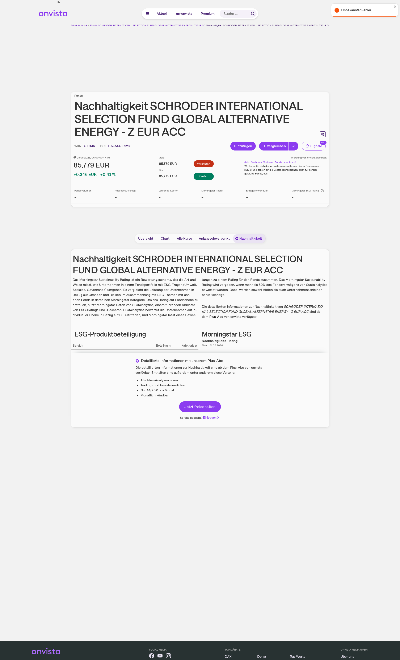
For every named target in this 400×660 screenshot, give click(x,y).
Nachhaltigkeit (250, 238)
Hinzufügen (243, 146)
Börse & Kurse (79, 25)
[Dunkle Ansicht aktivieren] (58, 2)
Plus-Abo (216, 316)
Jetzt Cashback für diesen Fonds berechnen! (270, 162)
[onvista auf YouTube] (160, 656)
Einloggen (209, 418)
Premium (208, 13)
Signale (316, 146)
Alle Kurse (184, 238)
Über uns (347, 656)
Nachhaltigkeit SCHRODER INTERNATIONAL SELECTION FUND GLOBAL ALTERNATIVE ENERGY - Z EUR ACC (269, 25)
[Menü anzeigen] (147, 13)
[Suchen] (252, 13)
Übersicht (145, 238)
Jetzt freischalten (199, 406)
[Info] (322, 190)
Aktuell (162, 13)
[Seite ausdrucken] (323, 134)
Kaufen (203, 176)
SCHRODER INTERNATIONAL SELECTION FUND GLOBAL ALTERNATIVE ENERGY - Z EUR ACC (152, 25)
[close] (393, 6)
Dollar (261, 656)
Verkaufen (203, 164)
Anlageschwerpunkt (214, 238)
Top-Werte (298, 656)
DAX (228, 656)
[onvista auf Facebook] (151, 656)
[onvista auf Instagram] (168, 656)
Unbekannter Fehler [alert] (355, 10)
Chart (165, 238)
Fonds (93, 25)
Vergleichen (276, 146)
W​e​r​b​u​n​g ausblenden (236, 57)
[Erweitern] (293, 146)
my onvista (184, 13)
